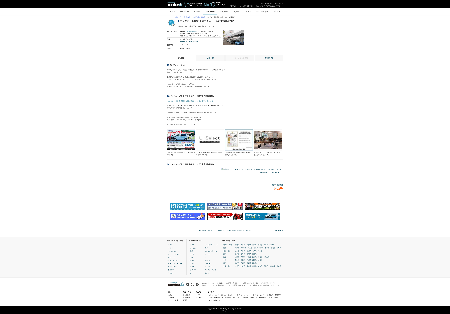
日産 (191, 251)
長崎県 (249, 266)
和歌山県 (266, 257)
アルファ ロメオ (210, 270)
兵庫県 (243, 257)
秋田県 (260, 245)
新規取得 (269, 3)
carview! (169, 17)
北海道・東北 (227, 245)
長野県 (243, 251)
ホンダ (192, 254)
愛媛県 (249, 263)
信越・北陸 (226, 251)
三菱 (191, 257)
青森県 (243, 245)
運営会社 (223, 295)
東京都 (237, 248)
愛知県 (237, 254)
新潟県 (237, 251)
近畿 (224, 257)
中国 (224, 260)
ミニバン (171, 248)
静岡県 (249, 254)
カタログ (197, 12)
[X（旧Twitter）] (192, 284)
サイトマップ (237, 297)
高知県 (254, 263)
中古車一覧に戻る (277, 185)
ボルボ (207, 273)
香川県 (243, 263)
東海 (224, 254)
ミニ (206, 257)
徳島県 (237, 263)
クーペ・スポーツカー (175, 263)
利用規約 (270, 295)
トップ (172, 12)
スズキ (192, 267)
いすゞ (192, 273)
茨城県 (261, 248)
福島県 (272, 245)
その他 (170, 273)
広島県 (254, 260)
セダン (170, 245)
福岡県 (237, 266)
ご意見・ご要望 (273, 297)
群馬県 (273, 248)
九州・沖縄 (226, 266)
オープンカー (172, 267)
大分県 (260, 266)
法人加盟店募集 (261, 297)
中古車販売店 (186, 17)
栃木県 (267, 248)
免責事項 (278, 295)
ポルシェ (207, 260)
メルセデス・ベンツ (211, 245)
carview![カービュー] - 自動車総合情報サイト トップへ (233, 230)
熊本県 (254, 266)
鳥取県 (237, 260)
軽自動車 (171, 270)
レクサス (193, 248)
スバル (192, 263)
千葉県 (256, 248)
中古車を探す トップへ (206, 230)
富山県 (249, 251)
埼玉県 (250, 248)
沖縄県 (279, 266)
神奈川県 (243, 248)
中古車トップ (177, 17)
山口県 (260, 260)
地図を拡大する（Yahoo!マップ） (271, 172)
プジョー (207, 263)
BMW (206, 248)
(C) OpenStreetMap (247, 169)
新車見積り (224, 12)
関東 (224, 248)
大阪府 (237, 257)
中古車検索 (210, 12)
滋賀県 (254, 257)
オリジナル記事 (262, 12)
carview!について (213, 295)
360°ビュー (184, 12)
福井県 (260, 251)
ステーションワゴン (174, 254)
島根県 (243, 260)
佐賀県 (243, 266)
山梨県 (279, 248)
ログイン (263, 3)
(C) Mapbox (236, 169)
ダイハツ (193, 270)
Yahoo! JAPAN (278, 3)
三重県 (254, 254)
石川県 (254, 251)
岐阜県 (243, 254)
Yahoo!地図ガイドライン (275, 169)
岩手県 (249, 245)
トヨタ (192, 245)
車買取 (236, 12)
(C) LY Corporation (260, 169)
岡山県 (249, 260)
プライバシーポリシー (243, 295)
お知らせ (231, 295)
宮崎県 (266, 266)
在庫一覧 (210, 58)
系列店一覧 (269, 58)
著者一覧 (228, 297)
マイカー (276, 12)
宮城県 (254, 245)
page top (278, 230)
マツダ (192, 260)
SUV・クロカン (173, 260)
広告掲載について (248, 297)
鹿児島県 (272, 266)
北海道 (237, 245)
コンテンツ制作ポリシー (215, 297)
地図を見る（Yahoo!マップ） (189, 41)
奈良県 (260, 257)
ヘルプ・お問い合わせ (215, 300)
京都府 (249, 257)
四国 (224, 263)
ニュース (247, 12)
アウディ (207, 254)
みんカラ (199, 297)
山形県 (266, 245)
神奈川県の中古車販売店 (198, 17)
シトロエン (208, 267)
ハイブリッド (172, 257)
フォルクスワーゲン (211, 251)
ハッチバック (172, 251)
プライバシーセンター (258, 295)
